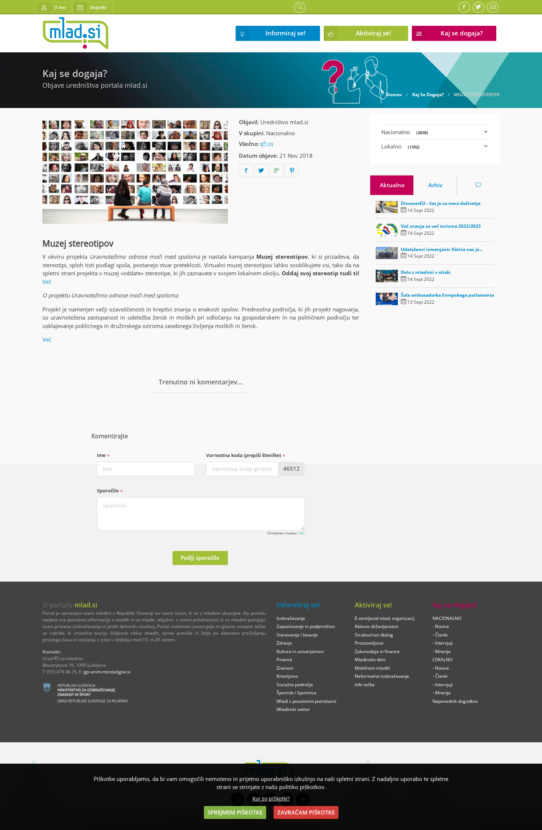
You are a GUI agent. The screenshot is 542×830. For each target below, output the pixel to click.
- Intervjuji (442, 643)
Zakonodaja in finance (377, 651)
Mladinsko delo (370, 659)
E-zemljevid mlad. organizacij (384, 618)
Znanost (285, 668)
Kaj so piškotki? (271, 798)
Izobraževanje (291, 618)
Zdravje (284, 643)
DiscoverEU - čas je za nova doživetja (440, 203)
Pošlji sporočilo (200, 557)
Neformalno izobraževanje (382, 676)
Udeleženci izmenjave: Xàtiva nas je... (442, 249)
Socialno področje (295, 684)
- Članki (440, 635)
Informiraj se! (285, 33)
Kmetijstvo (287, 676)
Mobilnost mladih (372, 668)
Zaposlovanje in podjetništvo (306, 626)
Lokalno (400, 146)
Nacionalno (280, 133)
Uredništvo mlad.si (284, 122)
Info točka (365, 684)
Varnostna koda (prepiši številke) (244, 455)
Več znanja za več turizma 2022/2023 (441, 226)
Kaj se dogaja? (462, 33)
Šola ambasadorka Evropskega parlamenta (447, 295)
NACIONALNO (446, 618)
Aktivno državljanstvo (376, 626)
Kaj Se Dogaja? (428, 95)
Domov (394, 95)
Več (47, 281)
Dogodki (98, 7)
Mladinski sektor (293, 709)
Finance (284, 659)
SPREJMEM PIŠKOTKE (235, 812)
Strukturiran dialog (374, 635)
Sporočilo (108, 490)
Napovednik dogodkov (455, 701)
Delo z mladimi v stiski (426, 272)
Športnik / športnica (296, 693)
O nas (59, 7)
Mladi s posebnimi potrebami (306, 701)
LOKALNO (442, 659)
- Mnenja (441, 651)
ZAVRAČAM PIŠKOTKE (306, 812)
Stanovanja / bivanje (297, 635)
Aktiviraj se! (373, 33)
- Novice (440, 626)
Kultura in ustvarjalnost (300, 651)
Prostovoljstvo (369, 643)
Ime (102, 455)
